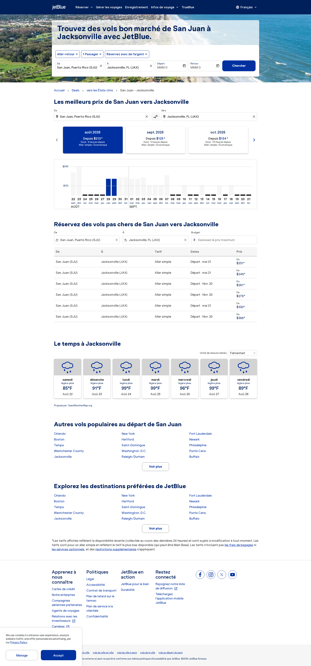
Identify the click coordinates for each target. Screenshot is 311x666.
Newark (194, 439)
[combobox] (78, 67)
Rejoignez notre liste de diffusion (170, 586)
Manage (22, 655)
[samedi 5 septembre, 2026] (155, 190)
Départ (161, 63)
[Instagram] (211, 574)
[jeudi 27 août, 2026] (102, 195)
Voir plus (155, 466)
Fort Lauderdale (200, 433)
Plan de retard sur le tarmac (100, 598)
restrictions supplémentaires (115, 549)
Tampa (59, 445)
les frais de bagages (239, 545)
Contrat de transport (101, 590)
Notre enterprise (63, 595)
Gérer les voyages (109, 7)
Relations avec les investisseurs (64, 619)
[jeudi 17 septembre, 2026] (225, 195)
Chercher (239, 65)
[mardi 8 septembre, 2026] (172, 195)
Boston (59, 439)
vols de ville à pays (127, 652)
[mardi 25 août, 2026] (90, 195)
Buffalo (194, 456)
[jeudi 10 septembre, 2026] (184, 190)
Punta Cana (197, 451)
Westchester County (69, 451)
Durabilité (127, 590)
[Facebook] (200, 574)
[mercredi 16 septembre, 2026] (219, 191)
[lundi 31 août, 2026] (125, 186)
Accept (58, 655)
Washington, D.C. (134, 451)
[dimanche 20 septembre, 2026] (242, 195)
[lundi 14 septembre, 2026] (207, 195)
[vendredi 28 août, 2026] (108, 187)
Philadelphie (197, 445)
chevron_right (254, 140)
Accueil (59, 90)
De (58, 63)
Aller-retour (66, 54)
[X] (221, 574)
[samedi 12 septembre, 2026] (196, 195)
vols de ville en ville (103, 652)
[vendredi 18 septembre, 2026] (231, 190)
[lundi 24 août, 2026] (85, 195)
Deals (75, 90)
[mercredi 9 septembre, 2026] (178, 195)
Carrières (61, 627)
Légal (90, 579)
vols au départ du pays (170, 652)
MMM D (162, 67)
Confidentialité (97, 616)
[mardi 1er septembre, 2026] (131, 187)
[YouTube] (232, 574)
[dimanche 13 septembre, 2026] (202, 190)
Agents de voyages (65, 610)
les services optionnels (68, 549)
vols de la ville (147, 652)
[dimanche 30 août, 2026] (120, 186)
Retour (194, 63)
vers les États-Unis (100, 90)
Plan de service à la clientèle (99, 608)
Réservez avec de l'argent (125, 54)
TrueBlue (188, 7)
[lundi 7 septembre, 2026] (166, 185)
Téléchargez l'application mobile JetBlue (169, 598)
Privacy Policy (18, 642)
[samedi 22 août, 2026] (73, 184)
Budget (195, 232)
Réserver (84, 7)
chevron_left (57, 140)
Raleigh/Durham (133, 456)
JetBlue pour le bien (135, 584)
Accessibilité (95, 585)
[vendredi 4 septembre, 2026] (149, 190)
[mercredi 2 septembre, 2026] (137, 187)
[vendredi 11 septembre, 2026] (190, 195)
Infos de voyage (165, 7)
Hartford (128, 439)
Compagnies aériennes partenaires (67, 603)
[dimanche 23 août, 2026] (79, 181)
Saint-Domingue (133, 445)
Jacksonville (63, 456)
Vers (163, 110)
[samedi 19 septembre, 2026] (237, 195)
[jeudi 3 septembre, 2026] (143, 186)
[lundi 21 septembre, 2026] (248, 195)
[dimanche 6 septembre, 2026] (161, 190)
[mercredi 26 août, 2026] (96, 195)
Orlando (60, 433)
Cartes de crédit (63, 589)
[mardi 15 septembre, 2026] (213, 195)
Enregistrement (136, 7)
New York (128, 433)
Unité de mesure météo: (213, 352)
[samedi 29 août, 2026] (114, 187)
